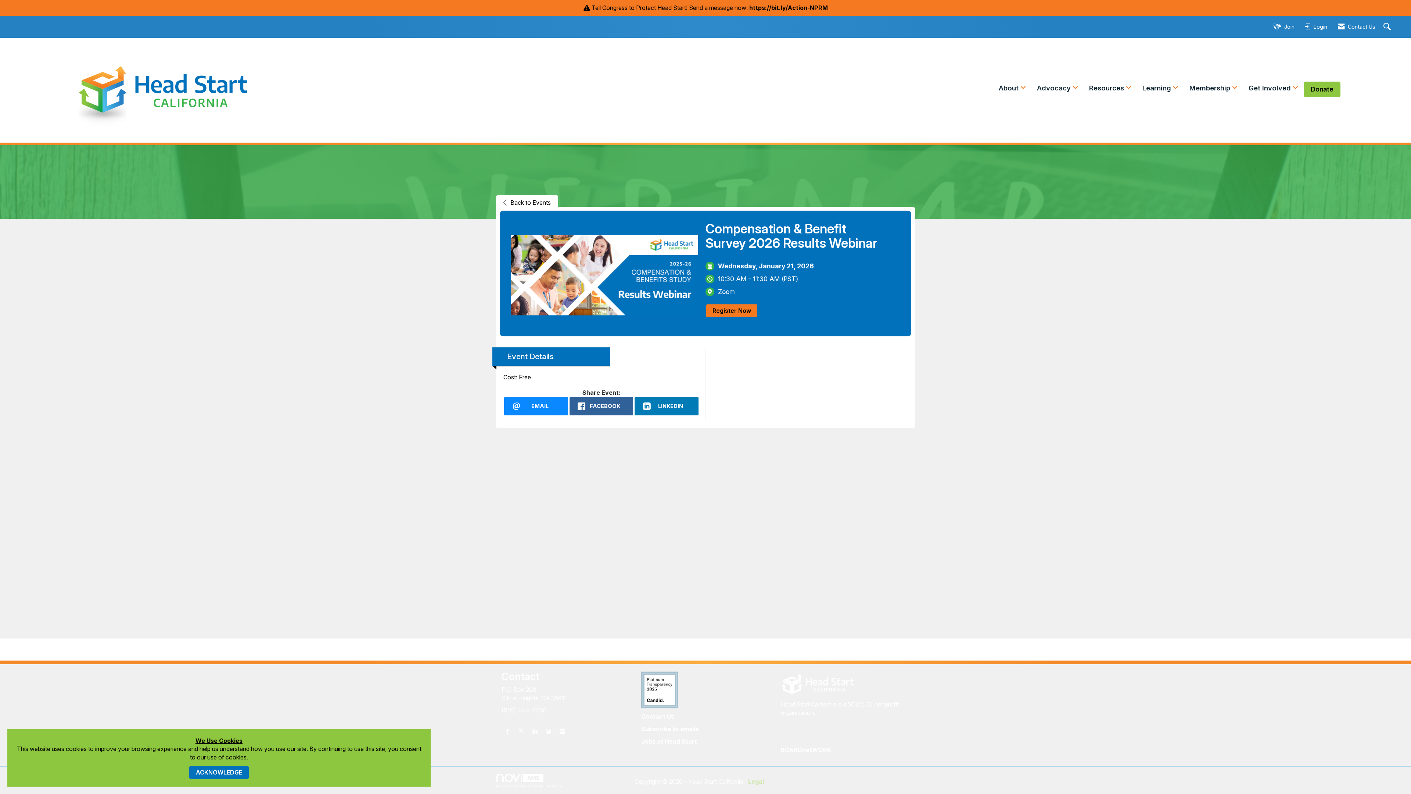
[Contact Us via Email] (562, 731)
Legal (756, 781)
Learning (1157, 88)
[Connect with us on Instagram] (548, 731)
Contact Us (657, 716)
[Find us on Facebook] (508, 731)
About (1009, 88)
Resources (1107, 88)
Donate (1322, 89)
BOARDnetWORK (806, 750)
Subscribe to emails (670, 729)
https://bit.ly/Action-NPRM (788, 7)
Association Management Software (529, 785)
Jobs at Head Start (669, 741)
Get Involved (1271, 88)
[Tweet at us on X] (521, 731)
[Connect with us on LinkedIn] (535, 731)
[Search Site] (1388, 27)
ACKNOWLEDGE (219, 772)
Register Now (731, 310)
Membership (1210, 88)
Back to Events (530, 202)
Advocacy (1055, 88)
